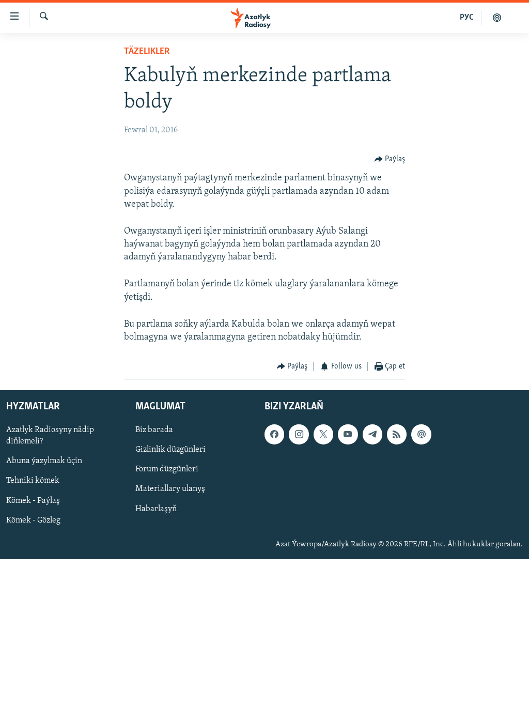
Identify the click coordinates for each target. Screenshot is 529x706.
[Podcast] (421, 434)
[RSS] (397, 434)
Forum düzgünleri (166, 469)
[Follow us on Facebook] (274, 434)
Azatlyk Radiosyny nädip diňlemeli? (50, 436)
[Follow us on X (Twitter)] (323, 434)
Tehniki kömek (32, 481)
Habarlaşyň (156, 508)
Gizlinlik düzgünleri (170, 450)
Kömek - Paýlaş (33, 500)
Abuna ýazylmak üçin (44, 461)
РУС (467, 17)
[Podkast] (496, 17)
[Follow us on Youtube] (347, 434)
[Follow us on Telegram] (372, 434)
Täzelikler (146, 51)
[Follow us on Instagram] (298, 434)
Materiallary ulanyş (170, 489)
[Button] (390, 159)
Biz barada (154, 430)
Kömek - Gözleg (33, 520)
